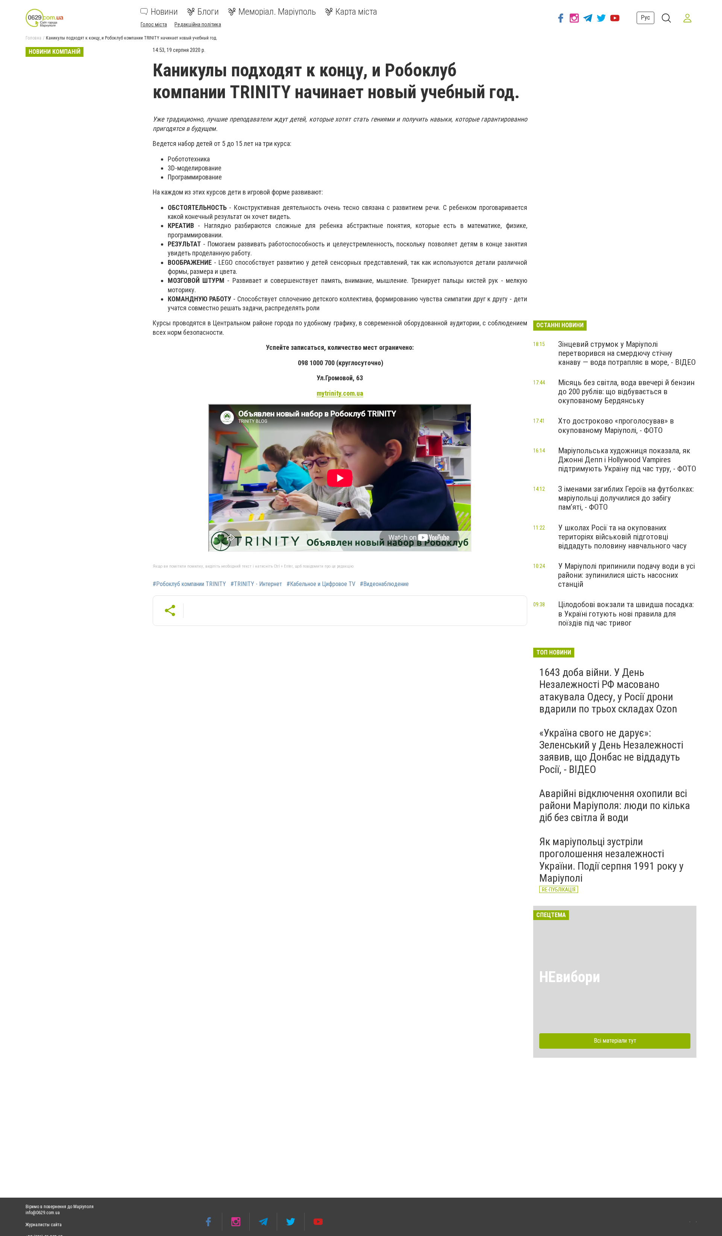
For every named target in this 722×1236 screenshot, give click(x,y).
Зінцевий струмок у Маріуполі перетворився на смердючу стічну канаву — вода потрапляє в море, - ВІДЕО (627, 353)
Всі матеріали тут (615, 1040)
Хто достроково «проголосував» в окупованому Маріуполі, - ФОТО (616, 425)
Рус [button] (645, 17)
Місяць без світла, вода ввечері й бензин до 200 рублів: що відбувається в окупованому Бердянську (626, 391)
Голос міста (154, 24)
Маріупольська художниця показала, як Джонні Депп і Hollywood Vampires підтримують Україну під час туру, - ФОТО (627, 459)
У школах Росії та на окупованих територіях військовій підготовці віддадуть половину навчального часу (622, 536)
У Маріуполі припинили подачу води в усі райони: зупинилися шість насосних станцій (626, 575)
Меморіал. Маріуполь (277, 11)
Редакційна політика (197, 24)
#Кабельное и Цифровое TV (321, 584)
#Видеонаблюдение (384, 584)
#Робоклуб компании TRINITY (189, 584)
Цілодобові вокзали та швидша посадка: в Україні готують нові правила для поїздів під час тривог (626, 613)
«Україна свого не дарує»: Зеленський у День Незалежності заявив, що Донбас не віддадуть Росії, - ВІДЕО (611, 751)
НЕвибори (569, 977)
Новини (164, 11)
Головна (33, 38)
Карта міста (356, 11)
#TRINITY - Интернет (256, 584)
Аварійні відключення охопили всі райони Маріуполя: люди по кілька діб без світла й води (614, 805)
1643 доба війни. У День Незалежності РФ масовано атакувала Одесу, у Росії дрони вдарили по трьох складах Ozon (608, 690)
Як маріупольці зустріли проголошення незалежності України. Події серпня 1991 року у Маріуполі (611, 859)
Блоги (208, 11)
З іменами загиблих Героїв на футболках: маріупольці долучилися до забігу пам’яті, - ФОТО (626, 498)
